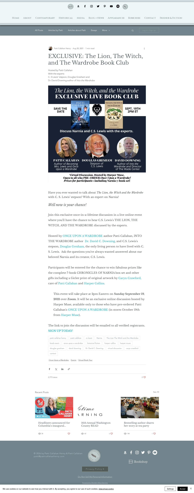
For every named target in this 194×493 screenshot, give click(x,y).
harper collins (110, 343)
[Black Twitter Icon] (98, 6)
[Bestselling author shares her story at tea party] (140, 407)
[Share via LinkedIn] (62, 369)
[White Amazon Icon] (125, 452)
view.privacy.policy (106, 488)
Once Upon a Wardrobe (59, 360)
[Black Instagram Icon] (91, 6)
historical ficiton (93, 343)
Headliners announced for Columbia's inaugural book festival (54, 424)
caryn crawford (132, 348)
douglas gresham (57, 348)
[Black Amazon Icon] (78, 6)
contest (53, 353)
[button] (132, 30)
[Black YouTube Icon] (111, 6)
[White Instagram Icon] (137, 452)
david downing (75, 348)
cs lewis (89, 338)
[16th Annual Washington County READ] (97, 407)
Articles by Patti (55, 30)
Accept (182, 488)
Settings (170, 488)
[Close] (190, 489)
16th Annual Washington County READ (95, 424)
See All (156, 392)
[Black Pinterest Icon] (104, 6)
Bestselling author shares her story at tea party (139, 424)
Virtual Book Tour (85, 360)
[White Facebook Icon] (131, 452)
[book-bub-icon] (118, 6)
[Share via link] (69, 369)
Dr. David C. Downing (94, 348)
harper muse (125, 343)
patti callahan (75, 338)
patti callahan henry (58, 338)
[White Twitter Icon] (143, 452)
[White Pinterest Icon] (149, 452)
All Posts (39, 30)
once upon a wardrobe (73, 343)
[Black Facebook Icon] (85, 6)
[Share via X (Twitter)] (56, 369)
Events (73, 360)
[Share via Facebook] (49, 369)
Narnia (99, 338)
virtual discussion (115, 348)
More (104, 30)
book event (54, 343)
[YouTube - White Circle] (155, 452)
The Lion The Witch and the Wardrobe (122, 338)
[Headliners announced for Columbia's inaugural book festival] (54, 407)
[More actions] (144, 48)
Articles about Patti (77, 30)
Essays (94, 30)
